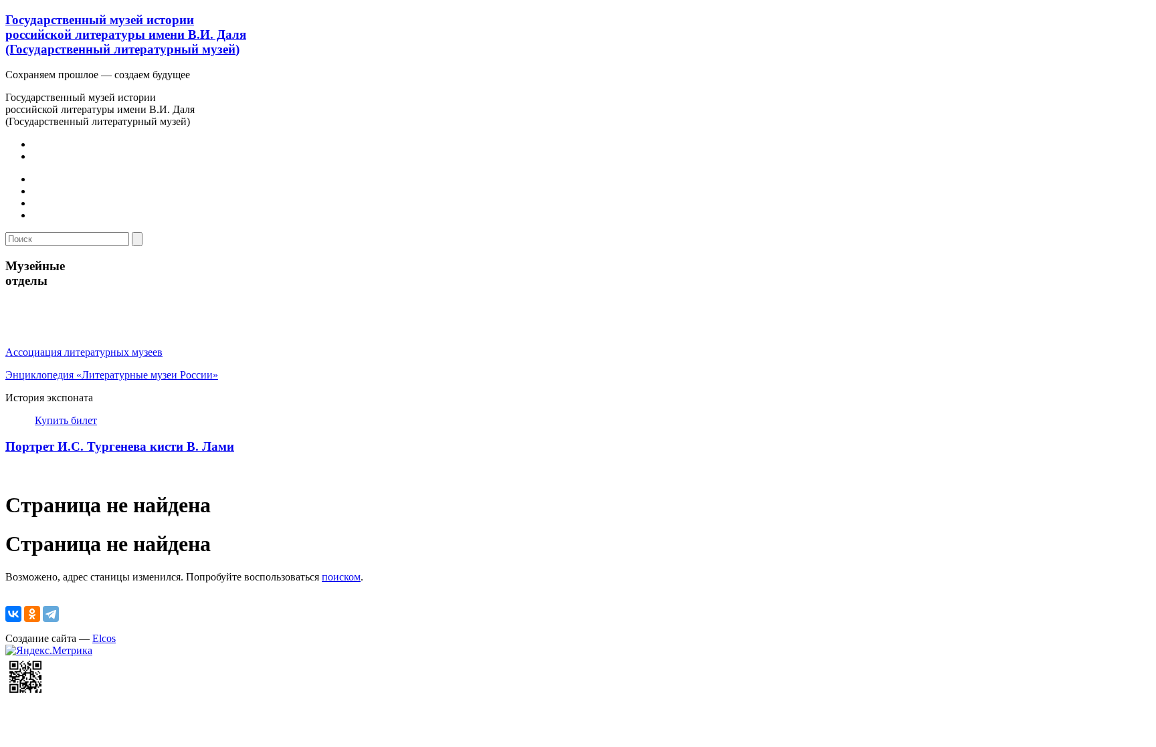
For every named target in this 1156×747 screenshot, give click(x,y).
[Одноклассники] (32, 614)
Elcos (104, 638)
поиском (341, 576)
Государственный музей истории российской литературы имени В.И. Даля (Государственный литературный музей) (125, 34)
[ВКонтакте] (13, 614)
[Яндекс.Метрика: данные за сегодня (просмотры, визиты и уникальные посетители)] (48, 651)
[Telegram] (51, 614)
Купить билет (66, 420)
